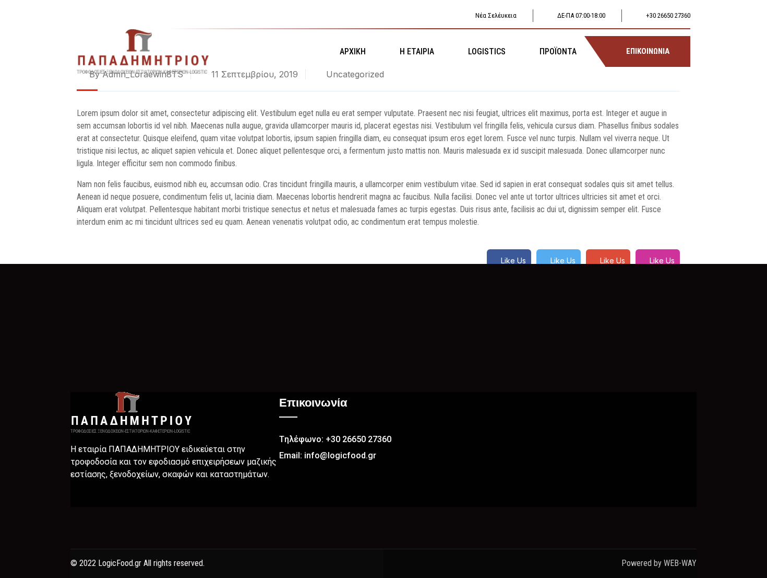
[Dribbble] (115, 499)
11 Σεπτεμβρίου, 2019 (253, 74)
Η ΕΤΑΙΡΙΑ (417, 51)
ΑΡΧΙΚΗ (353, 51)
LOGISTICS (487, 51)
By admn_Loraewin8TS (135, 74)
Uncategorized (355, 74)
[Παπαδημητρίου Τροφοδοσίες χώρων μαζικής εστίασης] (143, 50)
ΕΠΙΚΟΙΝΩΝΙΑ (647, 51)
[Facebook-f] (78, 499)
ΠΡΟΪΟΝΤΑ (558, 51)
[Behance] (133, 499)
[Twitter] (96, 499)
